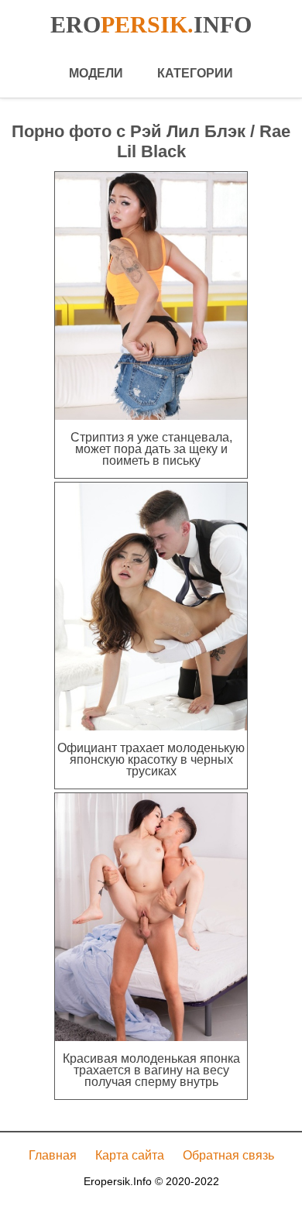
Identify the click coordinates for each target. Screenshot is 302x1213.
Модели (96, 73)
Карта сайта (129, 1155)
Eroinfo (151, 24)
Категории (195, 73)
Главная (53, 1155)
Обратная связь (228, 1155)
